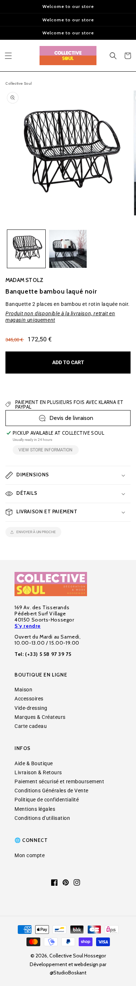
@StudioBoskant (68, 972)
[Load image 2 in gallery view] (68, 249)
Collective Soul (18, 83)
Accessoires (29, 698)
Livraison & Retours (38, 772)
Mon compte (30, 855)
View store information (45, 449)
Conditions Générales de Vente (51, 790)
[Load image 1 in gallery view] (26, 249)
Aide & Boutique (34, 763)
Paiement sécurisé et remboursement (59, 781)
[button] (8, 56)
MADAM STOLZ (24, 280)
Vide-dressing (31, 708)
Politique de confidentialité (47, 799)
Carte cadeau (31, 726)
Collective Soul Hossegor (77, 955)
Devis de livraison (71, 417)
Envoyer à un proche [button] (36, 532)
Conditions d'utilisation (42, 818)
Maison (23, 689)
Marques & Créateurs (40, 717)
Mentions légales (35, 809)
